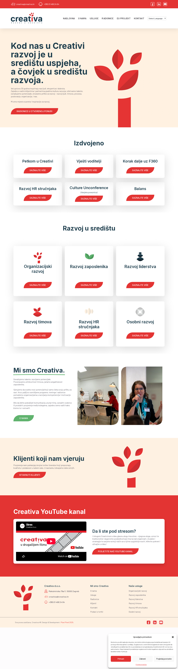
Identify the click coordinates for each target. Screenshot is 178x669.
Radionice (107, 18)
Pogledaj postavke (164, 659)
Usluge (94, 18)
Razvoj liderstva (136, 599)
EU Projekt (124, 18)
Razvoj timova (135, 603)
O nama (82, 18)
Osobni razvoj (135, 611)
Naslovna (69, 18)
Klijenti (93, 603)
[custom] (153, 4)
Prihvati (121, 659)
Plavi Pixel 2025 (67, 622)
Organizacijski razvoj (138, 591)
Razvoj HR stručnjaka (138, 607)
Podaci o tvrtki (96, 611)
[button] (172, 637)
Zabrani (142, 659)
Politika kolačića (141, 664)
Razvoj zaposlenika (137, 595)
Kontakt (139, 18)
